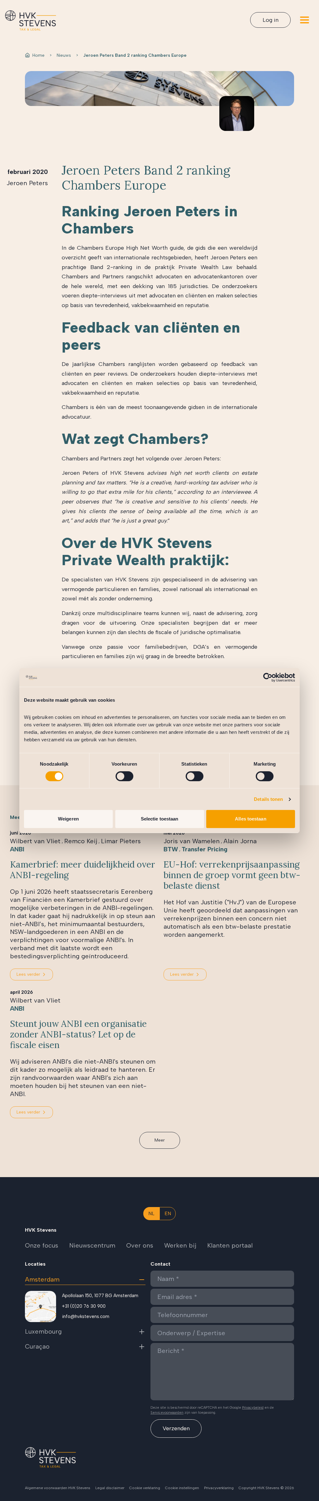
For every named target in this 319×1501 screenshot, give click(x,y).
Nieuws (64, 55)
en (167, 1213)
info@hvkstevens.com (85, 1316)
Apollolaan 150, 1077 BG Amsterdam (100, 1295)
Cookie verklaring (144, 1488)
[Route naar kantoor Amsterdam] (40, 1306)
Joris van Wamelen (192, 841)
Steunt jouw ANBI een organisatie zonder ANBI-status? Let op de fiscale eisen (78, 1034)
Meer (160, 1140)
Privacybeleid (253, 1408)
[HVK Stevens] (30, 20)
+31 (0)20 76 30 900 (84, 1306)
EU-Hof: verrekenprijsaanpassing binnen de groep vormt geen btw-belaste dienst (232, 875)
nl (151, 1213)
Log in (271, 20)
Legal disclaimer (109, 1488)
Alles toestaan (250, 818)
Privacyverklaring (219, 1488)
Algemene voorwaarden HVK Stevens (57, 1488)
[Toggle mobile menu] (305, 20)
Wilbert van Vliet (35, 841)
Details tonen (268, 799)
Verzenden (176, 1428)
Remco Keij (80, 841)
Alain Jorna (240, 841)
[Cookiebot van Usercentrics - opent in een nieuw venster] (267, 677)
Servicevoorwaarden (166, 1413)
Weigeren (68, 818)
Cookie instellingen (182, 1488)
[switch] (124, 776)
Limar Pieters (121, 841)
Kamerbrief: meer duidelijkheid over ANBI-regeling (82, 869)
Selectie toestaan (160, 818)
